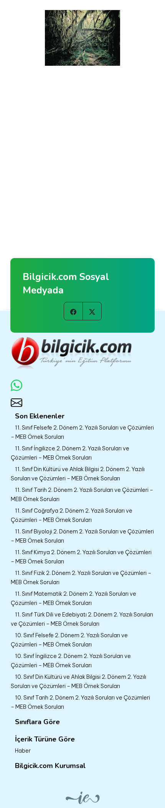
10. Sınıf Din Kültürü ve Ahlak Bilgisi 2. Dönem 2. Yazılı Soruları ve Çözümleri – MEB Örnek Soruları (78, 681)
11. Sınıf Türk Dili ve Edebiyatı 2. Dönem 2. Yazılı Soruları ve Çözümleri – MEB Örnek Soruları (82, 619)
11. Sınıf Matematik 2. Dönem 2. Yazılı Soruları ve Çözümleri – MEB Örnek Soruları (73, 598)
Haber (23, 750)
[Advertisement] (82, 152)
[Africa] (82, 36)
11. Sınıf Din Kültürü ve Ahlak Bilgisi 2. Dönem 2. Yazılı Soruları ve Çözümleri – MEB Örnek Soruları (78, 474)
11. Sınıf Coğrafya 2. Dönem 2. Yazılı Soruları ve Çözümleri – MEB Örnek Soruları (71, 515)
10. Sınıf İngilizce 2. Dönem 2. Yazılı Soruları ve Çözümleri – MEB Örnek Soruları (71, 661)
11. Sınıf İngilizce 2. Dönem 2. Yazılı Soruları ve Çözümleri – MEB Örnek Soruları (70, 453)
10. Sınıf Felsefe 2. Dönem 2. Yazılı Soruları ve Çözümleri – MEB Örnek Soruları (69, 640)
